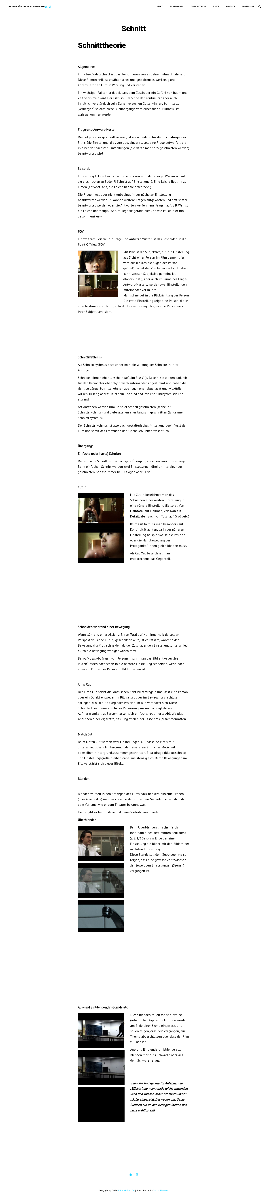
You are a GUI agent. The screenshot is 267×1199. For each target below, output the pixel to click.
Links (216, 6)
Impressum (248, 6)
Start (160, 6)
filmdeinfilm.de (126, 1190)
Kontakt (230, 6)
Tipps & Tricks (198, 6)
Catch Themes (160, 1190)
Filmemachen (176, 6)
